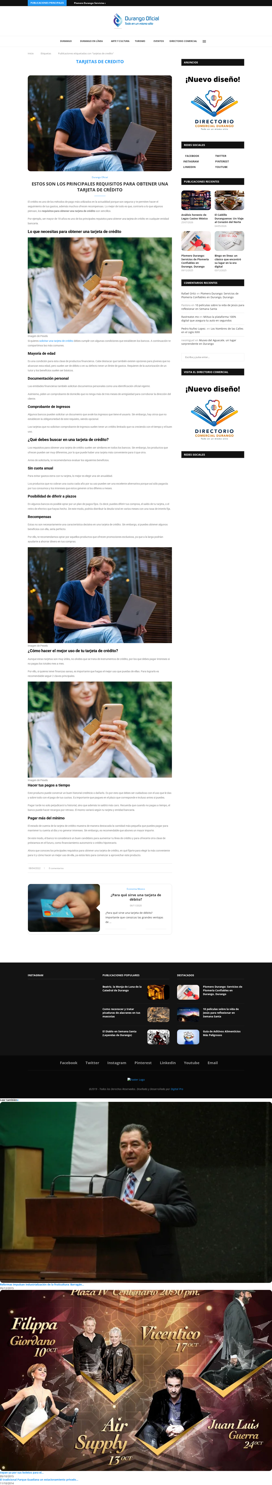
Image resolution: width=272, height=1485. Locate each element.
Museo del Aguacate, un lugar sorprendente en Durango (208, 342)
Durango (66, 41)
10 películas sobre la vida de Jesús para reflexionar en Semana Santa (212, 307)
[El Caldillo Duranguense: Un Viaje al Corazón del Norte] (229, 200)
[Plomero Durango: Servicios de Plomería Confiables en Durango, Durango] (196, 241)
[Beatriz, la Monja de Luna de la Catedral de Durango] (158, 992)
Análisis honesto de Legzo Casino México (194, 216)
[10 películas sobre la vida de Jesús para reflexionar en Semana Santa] (188, 1014)
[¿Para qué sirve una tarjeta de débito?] (64, 908)
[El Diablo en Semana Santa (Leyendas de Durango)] (158, 1037)
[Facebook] (229, 3)
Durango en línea (91, 41)
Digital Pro (177, 1089)
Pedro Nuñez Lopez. (193, 328)
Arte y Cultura (120, 41)
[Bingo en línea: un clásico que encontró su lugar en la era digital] (229, 241)
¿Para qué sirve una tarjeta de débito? (136, 897)
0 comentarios (56, 868)
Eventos (159, 41)
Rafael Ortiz (188, 293)
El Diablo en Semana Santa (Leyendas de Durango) (119, 1033)
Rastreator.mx (190, 317)
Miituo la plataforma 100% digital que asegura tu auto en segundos (208, 318)
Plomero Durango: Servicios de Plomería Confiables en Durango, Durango (195, 261)
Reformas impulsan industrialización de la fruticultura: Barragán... (42, 1284)
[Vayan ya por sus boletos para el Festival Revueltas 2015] (136, 1380)
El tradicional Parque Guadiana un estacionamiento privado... (39, 1479)
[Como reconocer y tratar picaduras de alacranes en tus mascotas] (158, 1014)
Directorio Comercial (183, 41)
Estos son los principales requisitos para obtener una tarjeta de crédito (100, 187)
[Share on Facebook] (160, 868)
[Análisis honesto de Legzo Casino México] (196, 200)
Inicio (31, 53)
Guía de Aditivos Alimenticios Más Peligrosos (222, 1033)
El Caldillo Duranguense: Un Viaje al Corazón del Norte (229, 218)
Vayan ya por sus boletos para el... (22, 1472)
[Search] (213, 41)
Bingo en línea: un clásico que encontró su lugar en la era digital (228, 261)
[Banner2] (212, 102)
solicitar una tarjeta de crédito (56, 340)
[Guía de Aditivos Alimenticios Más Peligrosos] (188, 1037)
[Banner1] (212, 412)
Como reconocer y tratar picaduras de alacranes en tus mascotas (121, 1012)
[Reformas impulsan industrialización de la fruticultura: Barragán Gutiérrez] (136, 1192)
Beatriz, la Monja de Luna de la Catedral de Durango (122, 988)
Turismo (140, 41)
